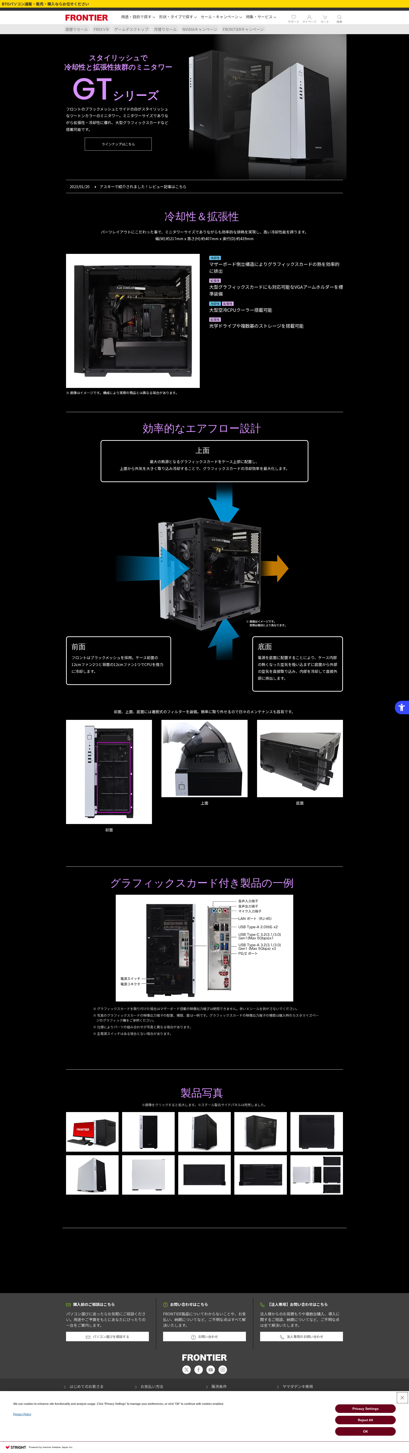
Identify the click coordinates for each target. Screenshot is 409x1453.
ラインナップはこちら (118, 144)
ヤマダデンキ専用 (298, 1386)
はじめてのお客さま (87, 1386)
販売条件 (219, 1386)
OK (365, 1431)
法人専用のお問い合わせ (305, 1336)
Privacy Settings (365, 1409)
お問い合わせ (208, 1336)
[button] (138, 17)
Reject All (365, 1420)
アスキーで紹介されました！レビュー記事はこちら (143, 186)
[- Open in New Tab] (186, 1369)
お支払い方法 (152, 1386)
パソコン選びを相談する (111, 1336)
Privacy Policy (22, 1414)
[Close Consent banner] (402, 1397)
